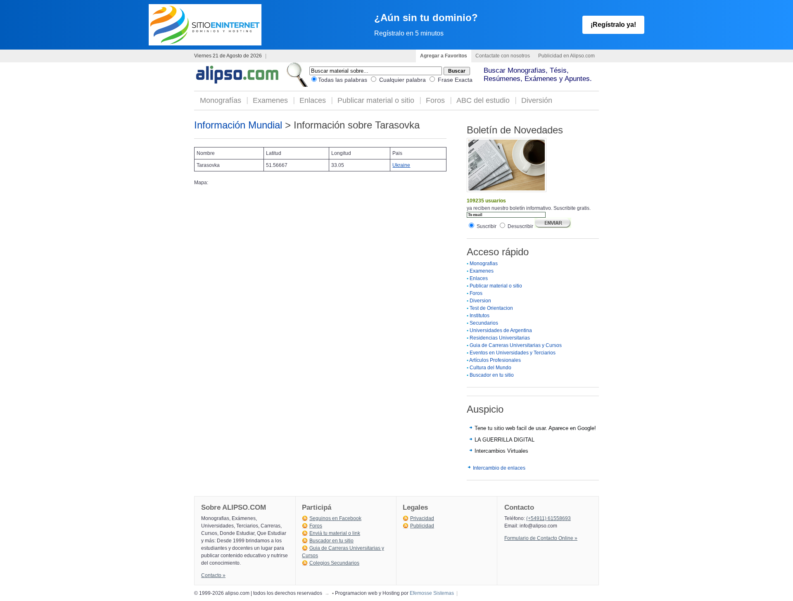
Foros (435, 100)
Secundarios (484, 323)
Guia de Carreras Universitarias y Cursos (516, 345)
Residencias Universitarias (500, 338)
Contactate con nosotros (502, 56)
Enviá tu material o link (334, 533)
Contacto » (213, 575)
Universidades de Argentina (501, 330)
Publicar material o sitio (375, 100)
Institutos (479, 315)
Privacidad (422, 518)
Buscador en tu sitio (492, 375)
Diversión (536, 100)
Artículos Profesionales (495, 360)
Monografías (220, 100)
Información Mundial (238, 125)
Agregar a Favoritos (443, 56)
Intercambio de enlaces (499, 468)
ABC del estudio (483, 100)
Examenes (270, 100)
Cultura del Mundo (490, 368)
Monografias (484, 263)
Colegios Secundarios (334, 563)
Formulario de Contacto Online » (540, 538)
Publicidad (422, 526)
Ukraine (401, 165)
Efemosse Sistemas (432, 593)
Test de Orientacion (491, 308)
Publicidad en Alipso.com (566, 56)
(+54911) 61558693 (548, 518)
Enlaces (312, 100)
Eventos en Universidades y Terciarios (513, 353)
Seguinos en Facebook (335, 518)
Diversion (480, 301)
